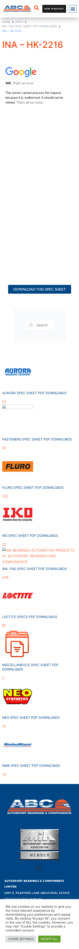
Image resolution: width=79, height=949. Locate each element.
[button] (73, 9)
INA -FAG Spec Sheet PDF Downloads (29, 26)
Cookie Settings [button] (20, 939)
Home (6, 21)
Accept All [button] (49, 939)
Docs (19, 21)
